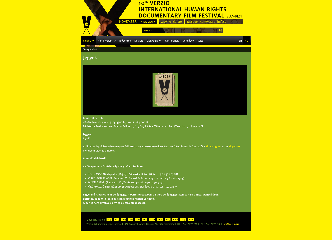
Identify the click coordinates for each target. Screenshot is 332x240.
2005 (183, 219)
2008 (160, 219)
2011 (137, 219)
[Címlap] (86, 25)
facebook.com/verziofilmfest (206, 21)
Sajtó (200, 40)
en (240, 40)
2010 (144, 219)
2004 (190, 219)
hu (246, 40)
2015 (109, 219)
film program (213, 146)
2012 (130, 219)
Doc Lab (138, 40)
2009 (152, 219)
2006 (175, 219)
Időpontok (234, 146)
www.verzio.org (171, 21)
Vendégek (188, 40)
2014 (116, 219)
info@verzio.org (231, 224)
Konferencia (172, 40)
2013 (123, 219)
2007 (167, 219)
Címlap (86, 49)
